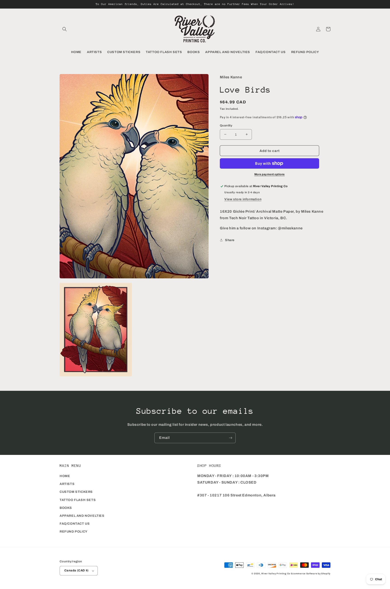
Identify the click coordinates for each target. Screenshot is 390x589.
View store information (242, 199)
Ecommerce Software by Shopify (310, 573)
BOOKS (66, 508)
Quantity (226, 125)
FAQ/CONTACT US (75, 523)
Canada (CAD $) (76, 570)
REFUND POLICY (74, 531)
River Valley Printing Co (275, 573)
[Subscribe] (230, 438)
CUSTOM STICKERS (76, 492)
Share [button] (229, 240)
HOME (65, 476)
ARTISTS (67, 484)
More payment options (269, 174)
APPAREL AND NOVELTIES (82, 515)
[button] (65, 29)
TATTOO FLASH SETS (78, 500)
